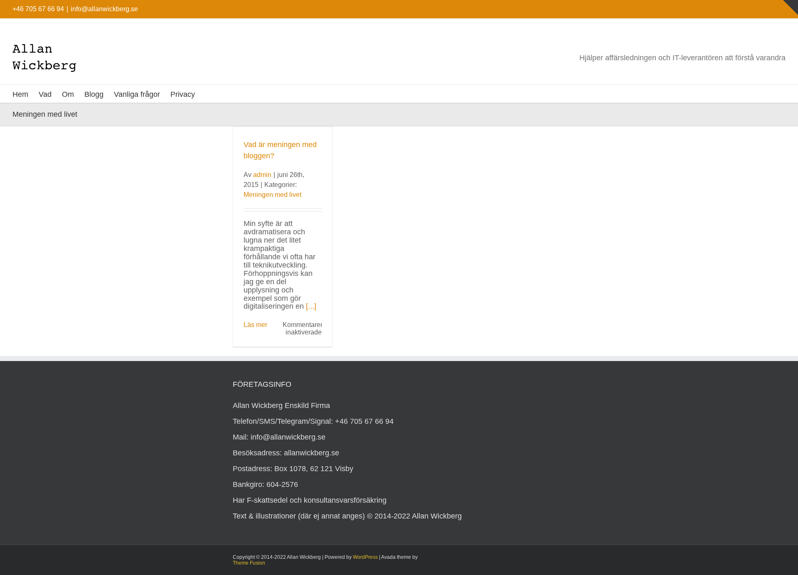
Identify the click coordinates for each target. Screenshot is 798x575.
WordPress (365, 557)
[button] (208, 94)
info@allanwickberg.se (104, 8)
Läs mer (255, 324)
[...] (311, 306)
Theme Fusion (249, 563)
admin (262, 174)
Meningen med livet (272, 194)
